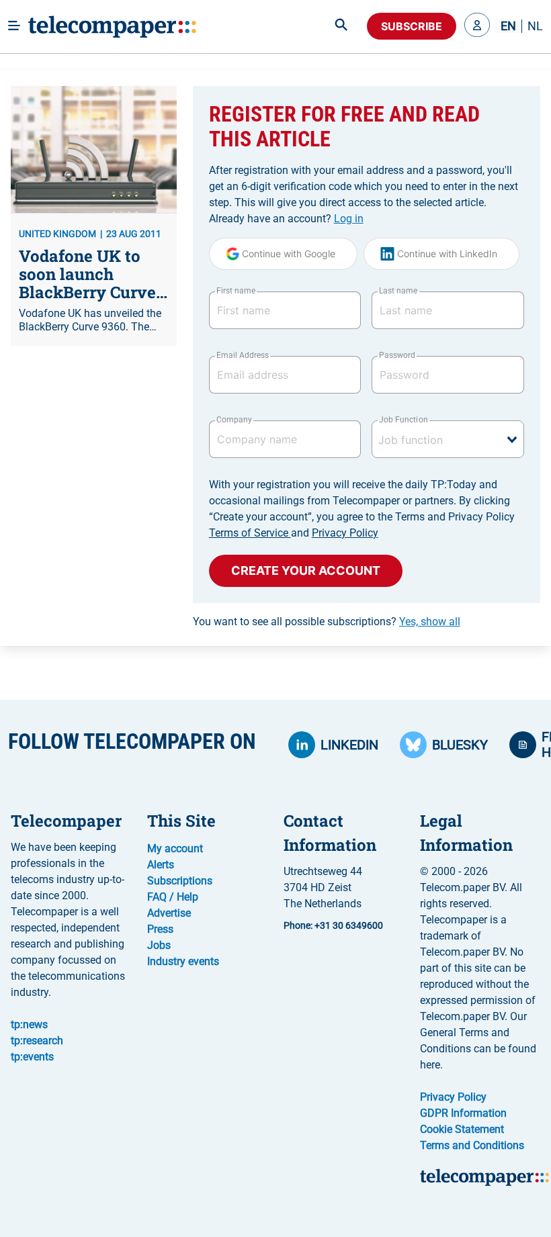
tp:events (32, 1056)
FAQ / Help (172, 896)
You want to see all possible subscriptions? (326, 621)
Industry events (183, 961)
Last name (398, 290)
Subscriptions (179, 880)
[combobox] (448, 439)
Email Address (242, 355)
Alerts (160, 864)
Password (397, 355)
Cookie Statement (462, 1129)
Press (160, 929)
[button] (477, 26)
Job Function (403, 419)
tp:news (29, 1024)
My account (175, 848)
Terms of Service (250, 532)
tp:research (37, 1040)
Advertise (169, 913)
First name (235, 290)
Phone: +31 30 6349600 (333, 925)
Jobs (159, 945)
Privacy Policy (345, 532)
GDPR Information (463, 1113)
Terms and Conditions (472, 1145)
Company (234, 419)
